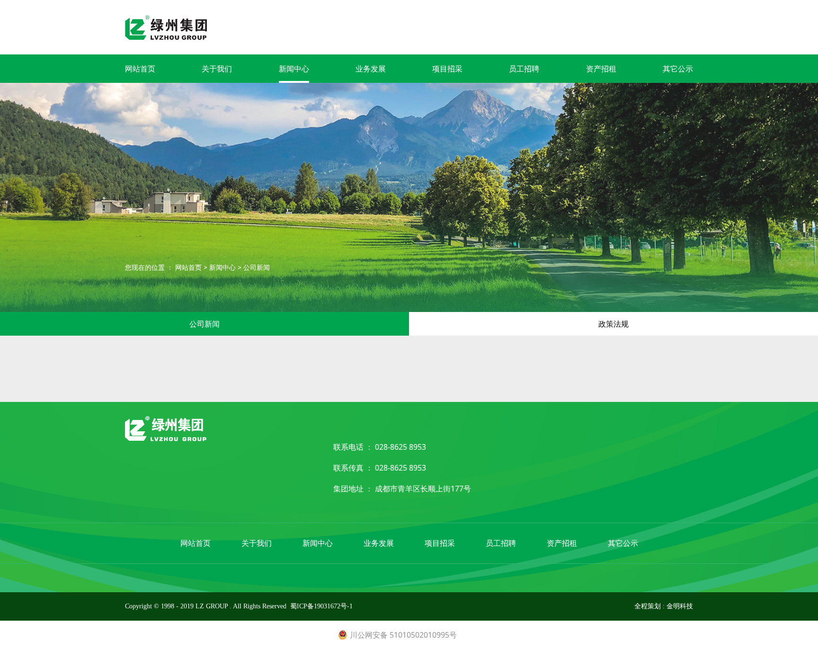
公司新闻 (256, 267)
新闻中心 (294, 68)
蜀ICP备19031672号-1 (321, 606)
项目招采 (447, 68)
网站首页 (140, 68)
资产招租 (601, 68)
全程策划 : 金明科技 (663, 606)
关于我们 (217, 68)
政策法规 (613, 324)
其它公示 (678, 68)
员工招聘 (524, 68)
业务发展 (371, 68)
